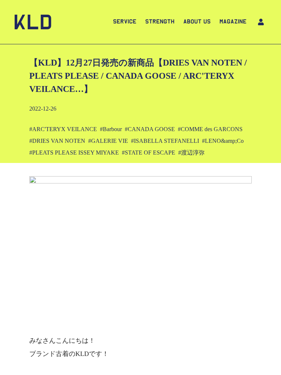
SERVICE (124, 22)
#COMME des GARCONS (210, 129)
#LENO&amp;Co (223, 141)
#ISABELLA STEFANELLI (165, 141)
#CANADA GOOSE (150, 129)
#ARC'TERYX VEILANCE (63, 129)
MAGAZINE (233, 22)
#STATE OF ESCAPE (148, 152)
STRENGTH (160, 22)
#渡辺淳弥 (191, 152)
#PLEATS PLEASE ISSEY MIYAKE (74, 152)
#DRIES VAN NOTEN (57, 141)
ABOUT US (197, 22)
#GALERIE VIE (108, 141)
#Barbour (111, 129)
